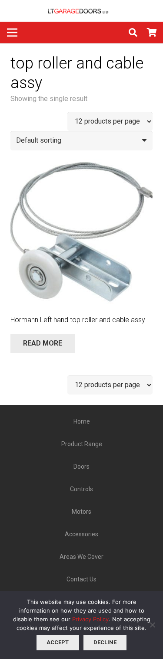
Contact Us (81, 579)
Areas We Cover (81, 556)
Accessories (81, 534)
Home (81, 421)
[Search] (133, 32)
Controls (81, 489)
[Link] (81, 10)
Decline (104, 642)
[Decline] (152, 624)
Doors (81, 466)
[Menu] (12, 32)
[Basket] (152, 32)
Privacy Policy (90, 619)
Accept (58, 642)
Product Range (81, 443)
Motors (81, 511)
